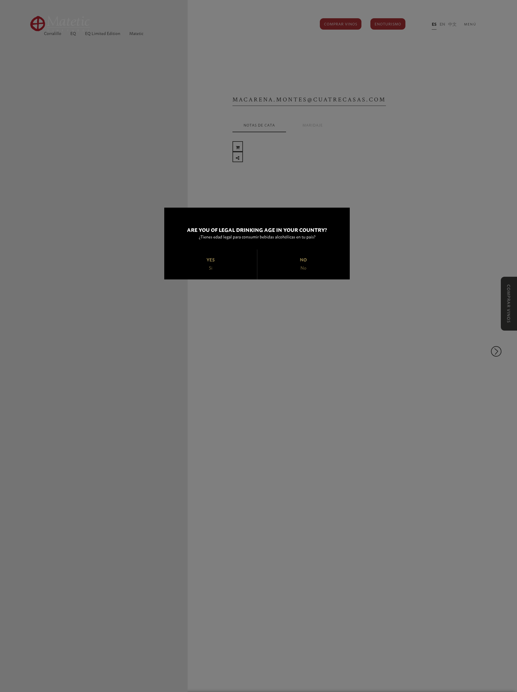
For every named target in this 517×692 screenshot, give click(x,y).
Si (210, 267)
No (303, 267)
